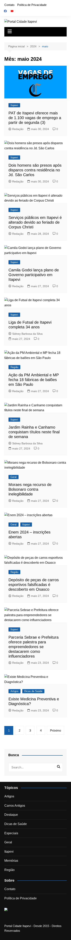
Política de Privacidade (32, 5)
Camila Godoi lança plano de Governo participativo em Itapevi (33, 275)
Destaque (11, 814)
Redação (17, 129)
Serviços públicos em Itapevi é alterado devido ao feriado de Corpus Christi (35, 222)
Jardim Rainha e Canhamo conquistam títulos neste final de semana (34, 432)
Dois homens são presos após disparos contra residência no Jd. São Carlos (35, 170)
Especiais (11, 833)
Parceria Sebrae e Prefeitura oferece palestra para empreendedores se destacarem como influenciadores (33, 646)
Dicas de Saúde (33, 691)
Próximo (55, 730)
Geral (13, 477)
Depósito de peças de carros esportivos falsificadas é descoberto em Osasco (33, 584)
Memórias (11, 860)
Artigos (14, 691)
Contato (9, 5)
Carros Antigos (14, 805)
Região (14, 367)
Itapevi (14, 105)
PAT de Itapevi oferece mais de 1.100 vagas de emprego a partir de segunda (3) (34, 118)
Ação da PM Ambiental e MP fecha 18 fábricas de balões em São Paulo (33, 380)
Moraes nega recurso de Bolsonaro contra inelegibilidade (29, 489)
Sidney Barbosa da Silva (27, 333)
